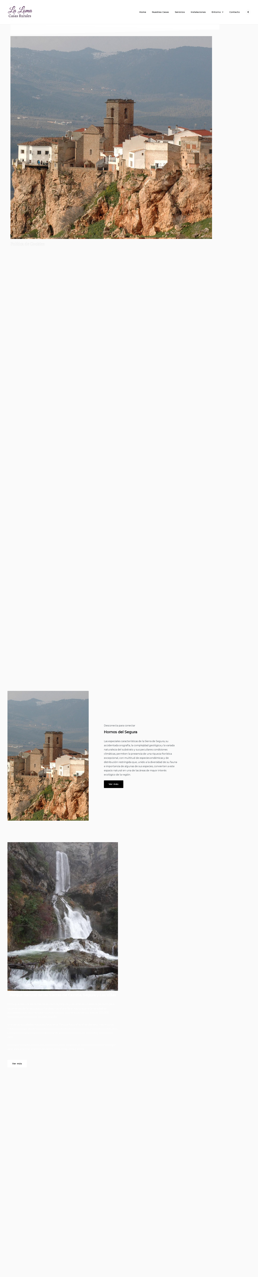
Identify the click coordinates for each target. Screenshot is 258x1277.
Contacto (234, 12)
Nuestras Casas (160, 12)
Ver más (114, 784)
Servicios (180, 12)
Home (142, 12)
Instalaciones (198, 12)
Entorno (216, 12)
